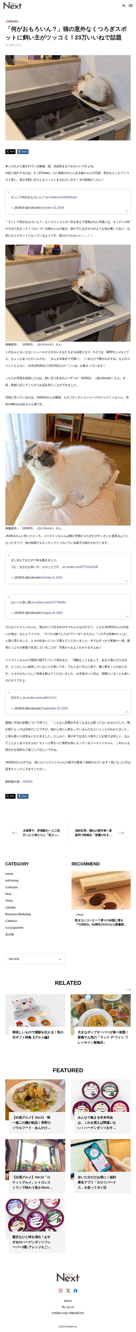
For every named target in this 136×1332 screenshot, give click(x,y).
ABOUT (68, 1301)
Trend (9, 900)
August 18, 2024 (52, 612)
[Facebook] (75, 1291)
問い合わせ (68, 1307)
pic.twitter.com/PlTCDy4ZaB (80, 566)
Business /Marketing (18, 914)
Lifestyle (10, 907)
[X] (68, 1291)
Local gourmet (14, 927)
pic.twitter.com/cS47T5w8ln (48, 602)
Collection (11, 887)
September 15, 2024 (55, 708)
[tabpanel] (101, 900)
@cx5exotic (45, 344)
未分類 (9, 934)
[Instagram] (61, 1291)
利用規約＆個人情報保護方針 (68, 1313)
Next (8, 894)
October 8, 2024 (52, 577)
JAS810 (27, 781)
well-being (11, 880)
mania (9, 873)
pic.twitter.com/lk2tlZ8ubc (61, 197)
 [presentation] (128, 990)
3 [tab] (104, 906)
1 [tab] (98, 906)
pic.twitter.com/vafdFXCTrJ (39, 697)
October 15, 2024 (53, 207)
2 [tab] (101, 906)
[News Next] (15, 5)
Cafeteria (11, 920)
